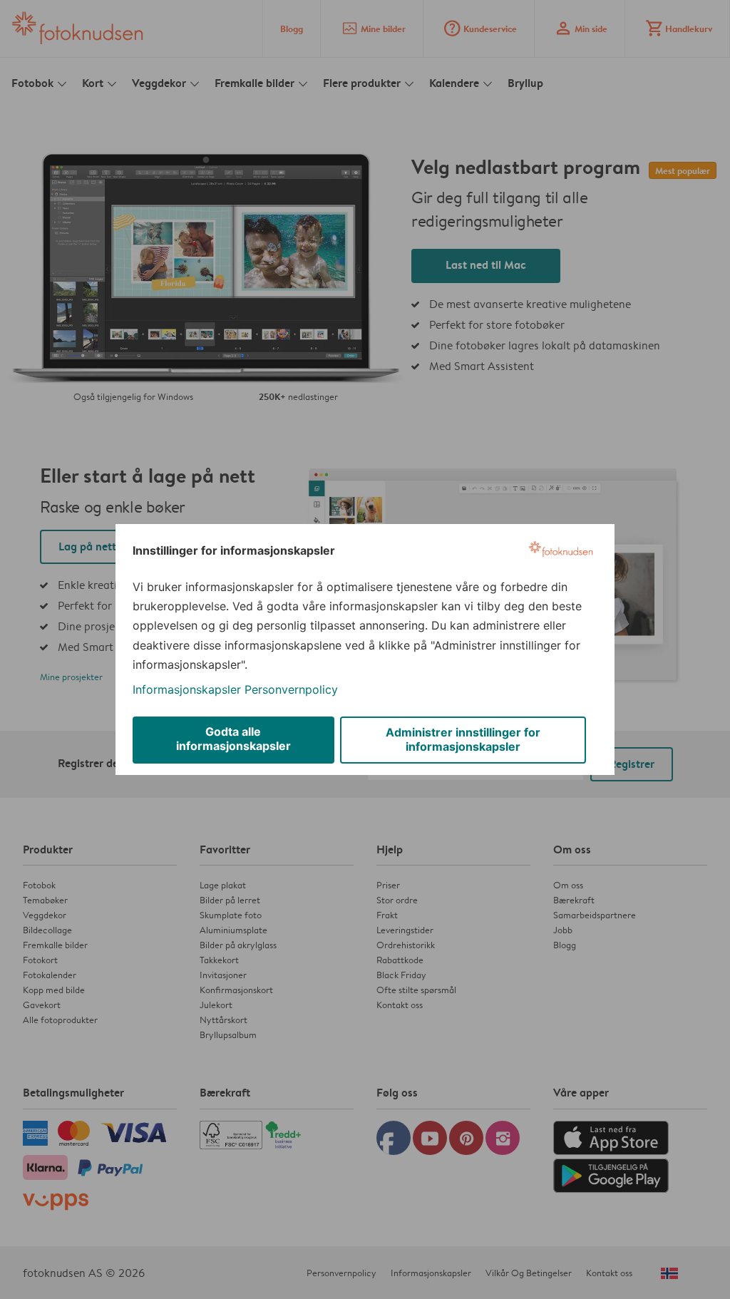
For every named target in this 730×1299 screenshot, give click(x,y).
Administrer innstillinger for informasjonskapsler (463, 739)
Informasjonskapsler (187, 689)
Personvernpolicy (291, 689)
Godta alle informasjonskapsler (233, 738)
